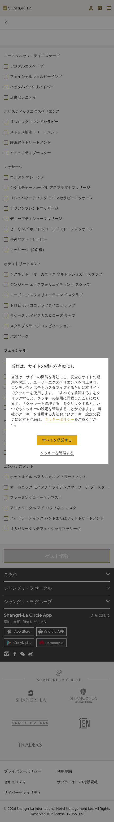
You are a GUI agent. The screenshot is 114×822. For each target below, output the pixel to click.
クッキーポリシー (59, 419)
